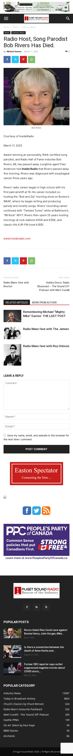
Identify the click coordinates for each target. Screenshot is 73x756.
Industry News (29, 27)
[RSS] (36, 607)
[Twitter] (15, 59)
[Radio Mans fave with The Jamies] (12, 333)
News (15, 27)
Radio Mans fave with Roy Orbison (46, 346)
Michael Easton (14, 51)
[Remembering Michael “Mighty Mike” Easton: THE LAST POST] (12, 316)
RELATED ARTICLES (17, 302)
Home (7, 27)
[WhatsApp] (31, 59)
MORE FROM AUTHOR (44, 302)
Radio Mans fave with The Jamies (46, 329)
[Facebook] (7, 59)
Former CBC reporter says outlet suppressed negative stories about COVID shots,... (44, 668)
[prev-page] (6, 363)
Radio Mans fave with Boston (16, 284)
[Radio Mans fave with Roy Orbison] (12, 356)
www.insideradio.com (17, 238)
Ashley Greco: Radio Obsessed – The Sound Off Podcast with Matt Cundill (53, 286)
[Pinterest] (23, 59)
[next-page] (11, 363)
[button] (6, 18)
